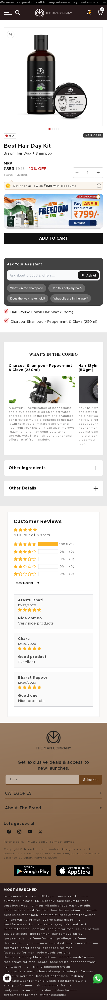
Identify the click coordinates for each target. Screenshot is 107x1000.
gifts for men (36, 943)
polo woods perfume (54, 952)
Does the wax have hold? (27, 298)
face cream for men (19, 961)
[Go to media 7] (56, 129)
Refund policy (14, 841)
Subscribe (90, 780)
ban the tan (60, 910)
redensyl (77, 976)
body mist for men (18, 990)
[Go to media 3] (52, 129)
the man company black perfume (30, 957)
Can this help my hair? (67, 288)
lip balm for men (17, 929)
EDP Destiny (45, 900)
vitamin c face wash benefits (68, 905)
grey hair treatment (70, 924)
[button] (7, 12)
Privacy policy (37, 841)
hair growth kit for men (22, 919)
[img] (53, 610)
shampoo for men (18, 985)
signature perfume (19, 976)
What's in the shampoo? (26, 288)
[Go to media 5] (54, 129)
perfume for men (40, 938)
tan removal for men (20, 896)
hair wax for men (17, 966)
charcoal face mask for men (26, 910)
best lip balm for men (21, 914)
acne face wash (83, 961)
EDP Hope (47, 896)
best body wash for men (23, 905)
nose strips (59, 961)
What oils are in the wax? (71, 298)
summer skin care (18, 900)
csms (48, 924)
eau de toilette (15, 933)
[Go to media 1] (49, 129)
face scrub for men (19, 952)
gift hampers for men (21, 994)
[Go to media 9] (58, 129)
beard (43, 961)
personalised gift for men (52, 929)
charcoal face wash (19, 971)
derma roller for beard (22, 947)
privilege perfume (71, 938)
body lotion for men (52, 976)
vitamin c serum (84, 910)
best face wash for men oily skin (30, 980)
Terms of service (62, 841)
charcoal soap (48, 971)
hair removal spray (67, 933)
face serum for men (73, 900)
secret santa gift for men (63, 919)
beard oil (57, 943)
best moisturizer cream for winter (68, 914)
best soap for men (57, 947)
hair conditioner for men (54, 985)
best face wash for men (23, 924)
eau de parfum (87, 929)
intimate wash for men (76, 957)
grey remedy (14, 938)
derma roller (14, 943)
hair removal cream (82, 943)
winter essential (53, 994)
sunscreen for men (72, 896)
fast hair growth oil (73, 980)
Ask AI (91, 275)
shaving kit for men (78, 971)
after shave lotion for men (56, 990)
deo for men (40, 933)
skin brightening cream (51, 966)
